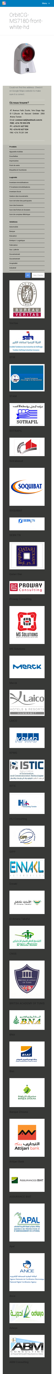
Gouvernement (14, 254)
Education (13, 236)
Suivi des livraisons (16, 205)
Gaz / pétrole (14, 250)
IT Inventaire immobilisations (19, 187)
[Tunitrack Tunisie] (4, 3)
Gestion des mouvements (18, 196)
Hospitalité (13, 263)
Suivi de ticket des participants (20, 201)
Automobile (13, 227)
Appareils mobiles (16, 152)
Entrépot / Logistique (17, 240)
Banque (12, 231)
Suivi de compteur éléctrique (19, 214)
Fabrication (13, 245)
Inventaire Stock (15, 192)
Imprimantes (13, 161)
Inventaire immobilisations (18, 182)
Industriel (12, 268)
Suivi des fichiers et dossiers (19, 210)
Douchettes (13, 156)
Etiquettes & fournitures (17, 170)
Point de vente (14, 165)
